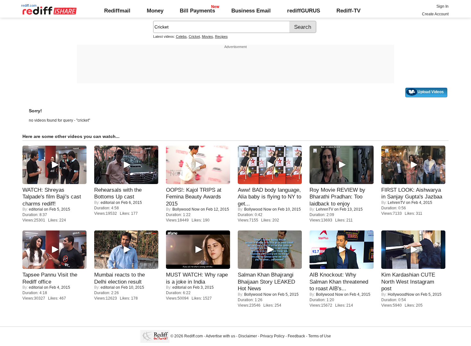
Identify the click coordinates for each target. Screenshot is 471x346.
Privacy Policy (272, 336)
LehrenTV (324, 209)
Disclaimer (247, 336)
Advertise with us (220, 336)
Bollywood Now (186, 209)
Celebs (181, 36)
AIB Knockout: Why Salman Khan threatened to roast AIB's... (339, 281)
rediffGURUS (303, 10)
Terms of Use (319, 336)
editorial (36, 209)
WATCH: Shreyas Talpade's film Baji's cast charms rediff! (51, 196)
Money (155, 10)
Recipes (221, 36)
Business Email (251, 10)
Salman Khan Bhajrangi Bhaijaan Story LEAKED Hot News (266, 281)
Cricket (194, 36)
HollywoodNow (401, 294)
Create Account (435, 14)
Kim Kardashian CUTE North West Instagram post (408, 281)
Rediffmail (117, 10)
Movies (207, 36)
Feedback (296, 336)
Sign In (442, 6)
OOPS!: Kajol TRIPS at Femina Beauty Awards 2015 (193, 196)
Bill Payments (197, 10)
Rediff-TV (348, 10)
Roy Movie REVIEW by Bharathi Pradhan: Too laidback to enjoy (337, 196)
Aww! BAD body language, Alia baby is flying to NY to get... (269, 196)
